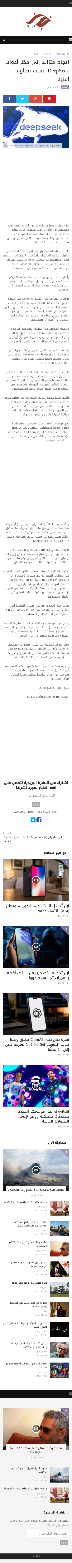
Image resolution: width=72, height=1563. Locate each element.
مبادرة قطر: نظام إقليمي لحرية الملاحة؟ (25, 1202)
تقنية (36, 54)
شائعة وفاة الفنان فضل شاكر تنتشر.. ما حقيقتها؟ (26, 1244)
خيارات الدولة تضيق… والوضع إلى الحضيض (36, 1189)
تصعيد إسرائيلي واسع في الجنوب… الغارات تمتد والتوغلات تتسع (28, 1224)
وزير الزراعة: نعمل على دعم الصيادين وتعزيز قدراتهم (28, 1304)
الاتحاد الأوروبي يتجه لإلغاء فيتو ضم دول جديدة (25, 1365)
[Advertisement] (36, 188)
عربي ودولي (42, 1207)
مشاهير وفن (41, 1251)
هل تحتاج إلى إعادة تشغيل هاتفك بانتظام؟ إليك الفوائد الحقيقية (32, 839)
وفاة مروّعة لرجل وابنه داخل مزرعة (29, 1282)
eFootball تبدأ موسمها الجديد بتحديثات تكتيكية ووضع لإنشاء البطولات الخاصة (43, 1116)
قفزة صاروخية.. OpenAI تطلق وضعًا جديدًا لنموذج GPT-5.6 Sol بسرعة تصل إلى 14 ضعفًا (37, 1044)
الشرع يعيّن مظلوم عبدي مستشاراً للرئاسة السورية (29, 1264)
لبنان (45, 1230)
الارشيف (47, 54)
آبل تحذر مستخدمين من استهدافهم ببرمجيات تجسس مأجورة (38, 975)
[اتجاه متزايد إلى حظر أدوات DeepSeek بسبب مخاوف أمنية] (36, 127)
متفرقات (43, 1287)
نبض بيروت (61, 54)
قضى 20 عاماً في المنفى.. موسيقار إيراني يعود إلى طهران (28, 1345)
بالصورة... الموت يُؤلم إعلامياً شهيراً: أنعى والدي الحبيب (25, 1325)
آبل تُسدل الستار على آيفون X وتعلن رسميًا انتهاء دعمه (37, 908)
